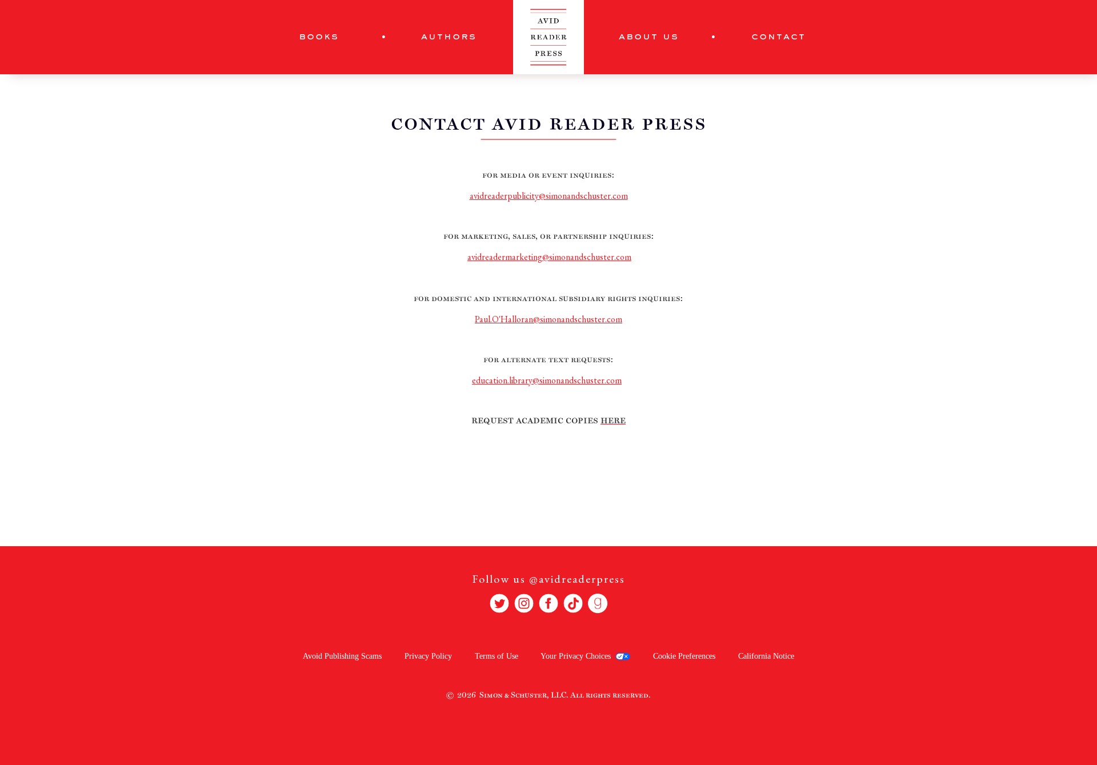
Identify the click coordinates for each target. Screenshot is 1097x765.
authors (449, 37)
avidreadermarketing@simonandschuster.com (549, 257)
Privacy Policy (428, 656)
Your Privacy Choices (576, 656)
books (319, 37)
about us (649, 37)
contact (778, 37)
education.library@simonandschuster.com (547, 380)
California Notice (766, 656)
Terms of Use (496, 656)
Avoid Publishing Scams (342, 656)
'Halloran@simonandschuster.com (548, 319)
